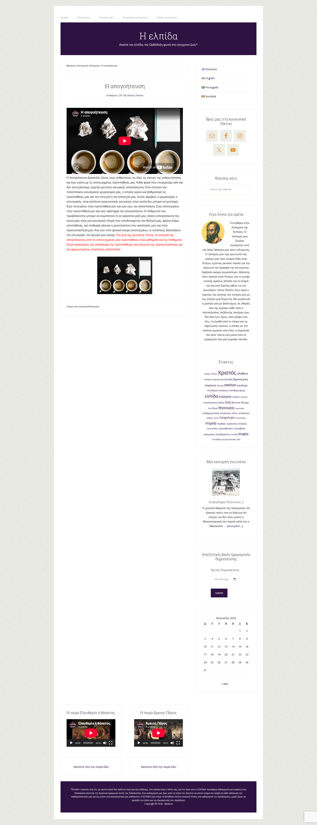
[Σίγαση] (105, 743)
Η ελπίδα (158, 36)
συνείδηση (216, 439)
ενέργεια (225, 396)
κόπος (235, 413)
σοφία (243, 434)
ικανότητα (240, 408)
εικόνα (230, 385)
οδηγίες (210, 418)
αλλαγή (208, 379)
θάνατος (236, 402)
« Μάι (224, 684)
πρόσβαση (239, 428)
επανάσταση (210, 402)
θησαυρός (226, 408)
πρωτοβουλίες (225, 428)
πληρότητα (227, 417)
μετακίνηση (243, 413)
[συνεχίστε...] (235, 526)
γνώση (228, 379)
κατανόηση (225, 413)
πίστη (216, 418)
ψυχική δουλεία (229, 439)
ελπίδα (211, 396)
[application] (91, 733)
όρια (238, 439)
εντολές (236, 397)
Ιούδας (207, 374)
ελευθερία (241, 385)
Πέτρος (214, 374)
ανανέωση (217, 379)
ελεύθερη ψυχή (237, 390)
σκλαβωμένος (222, 434)
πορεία (210, 423)
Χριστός (227, 373)
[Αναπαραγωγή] (71, 743)
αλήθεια (242, 373)
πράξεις (221, 423)
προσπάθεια (212, 428)
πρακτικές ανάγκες (237, 423)
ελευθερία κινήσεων (217, 390)
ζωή (228, 402)
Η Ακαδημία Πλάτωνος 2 (226, 502)
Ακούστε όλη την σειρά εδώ (91, 767)
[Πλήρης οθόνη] (110, 743)
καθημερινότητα (211, 413)
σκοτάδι (234, 434)
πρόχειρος (209, 434)
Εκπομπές (94, 306)
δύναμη (220, 385)
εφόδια (221, 402)
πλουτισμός (240, 418)
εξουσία (244, 397)
